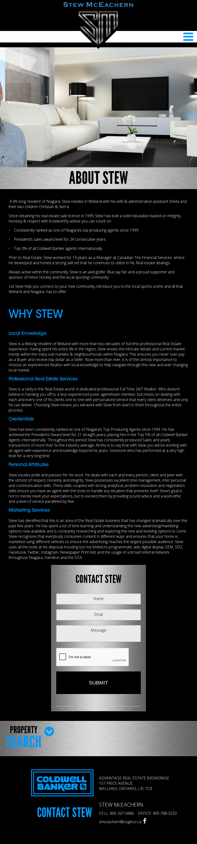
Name (98, 598)
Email (98, 614)
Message (98, 630)
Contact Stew (64, 813)
